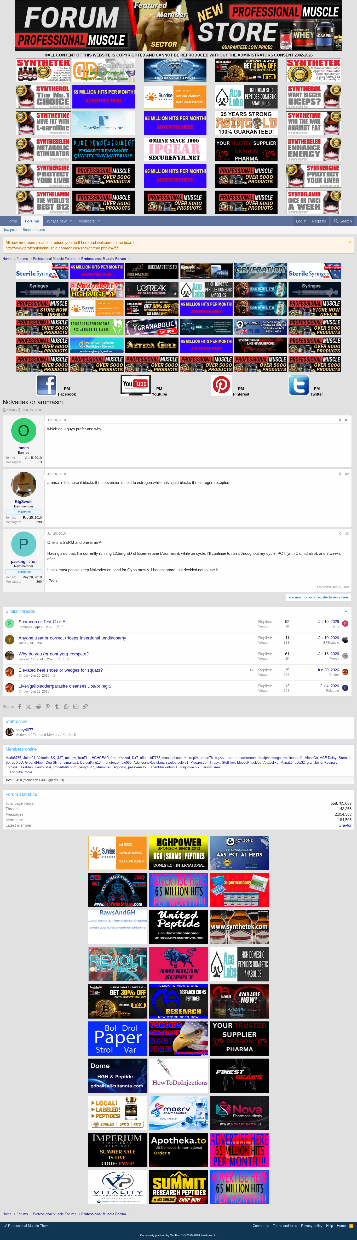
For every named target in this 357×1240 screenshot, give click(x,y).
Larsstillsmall (211, 767)
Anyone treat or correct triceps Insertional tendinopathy (72, 638)
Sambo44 (25, 627)
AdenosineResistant (149, 762)
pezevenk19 (137, 767)
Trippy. (215, 762)
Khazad (124, 758)
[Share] (340, 420)
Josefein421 (27, 659)
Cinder (23, 675)
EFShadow (331, 642)
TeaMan (27, 767)
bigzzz (220, 758)
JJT (60, 758)
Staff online (16, 721)
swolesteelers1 (177, 762)
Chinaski (12, 767)
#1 (347, 420)
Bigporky (119, 767)
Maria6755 (13, 758)
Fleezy (334, 658)
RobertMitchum (64, 767)
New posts (11, 230)
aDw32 (300, 762)
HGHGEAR (100, 758)
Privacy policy (312, 1226)
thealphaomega (269, 758)
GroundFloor (34, 762)
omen (11, 410)
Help (329, 1226)
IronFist (84, 758)
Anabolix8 (270, 762)
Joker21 (29, 758)
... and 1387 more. (19, 772)
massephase (172, 758)
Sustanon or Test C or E (42, 621)
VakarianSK (46, 758)
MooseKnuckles (249, 762)
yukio (22, 643)
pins (336, 626)
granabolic (314, 762)
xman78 (207, 758)
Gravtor (345, 825)
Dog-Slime (53, 762)
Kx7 (135, 758)
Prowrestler (199, 762)
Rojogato (332, 691)
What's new (57, 221)
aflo (143, 758)
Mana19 (286, 762)
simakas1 (71, 762)
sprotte (232, 758)
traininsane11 (293, 758)
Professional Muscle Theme (28, 1226)
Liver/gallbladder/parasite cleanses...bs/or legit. (65, 686)
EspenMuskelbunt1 (162, 767)
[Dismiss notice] (349, 242)
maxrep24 (191, 758)
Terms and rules (285, 1226)
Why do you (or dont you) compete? (54, 654)
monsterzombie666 (117, 762)
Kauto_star (43, 767)
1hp (113, 758)
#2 (347, 474)
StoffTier (228, 762)
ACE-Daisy (328, 758)
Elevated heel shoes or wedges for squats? (61, 670)
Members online (21, 749)
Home (12, 221)
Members (86, 221)
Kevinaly (330, 762)
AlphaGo (311, 758)
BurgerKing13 (90, 762)
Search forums (34, 230)
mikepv (70, 758)
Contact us (261, 1226)
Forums (32, 221)
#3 (347, 533)
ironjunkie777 (189, 767)
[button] (70, 221)
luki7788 (154, 758)
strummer (103, 767)
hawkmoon (247, 758)
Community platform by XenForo (178, 1235)
